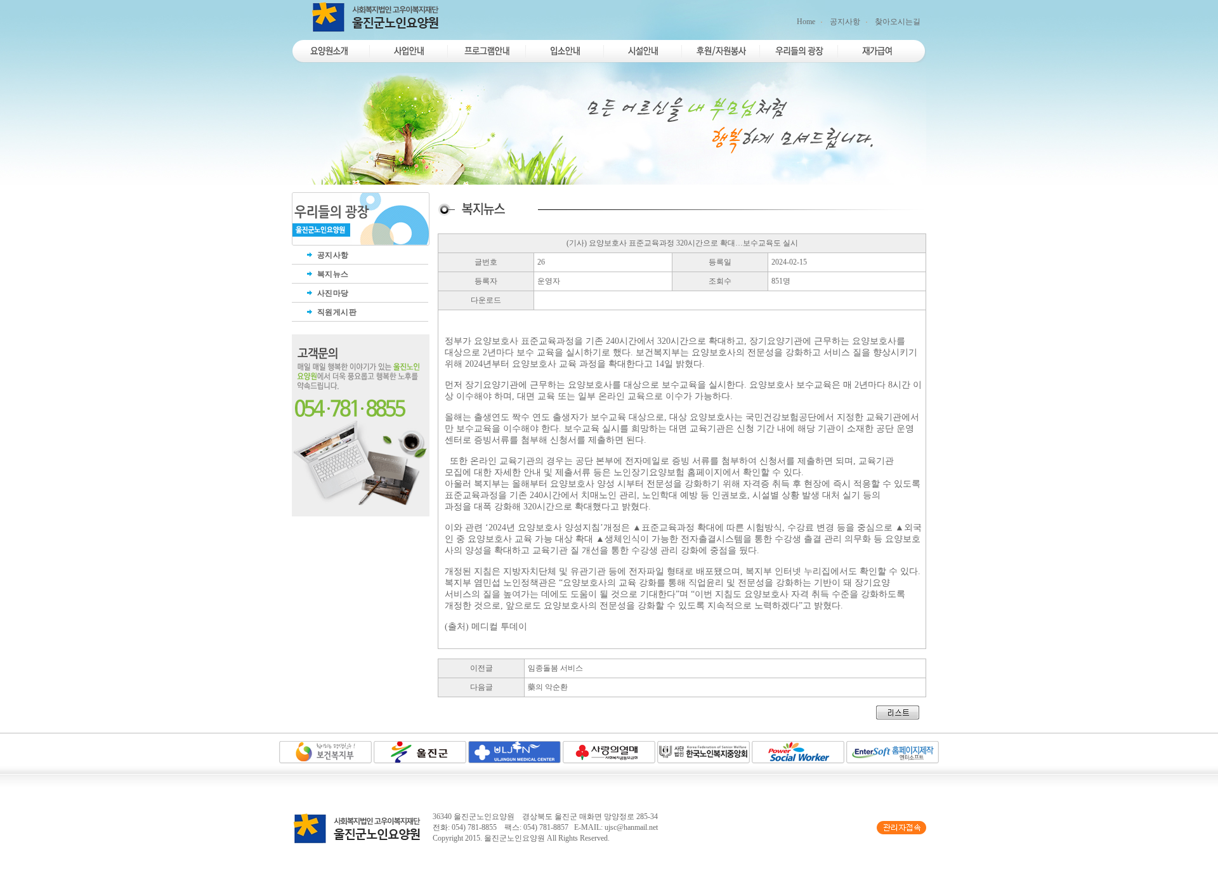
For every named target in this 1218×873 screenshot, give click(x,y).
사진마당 (332, 293)
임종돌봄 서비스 (555, 668)
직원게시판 (336, 312)
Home (806, 21)
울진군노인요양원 (514, 838)
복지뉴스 (332, 274)
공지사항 (845, 21)
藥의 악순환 (548, 687)
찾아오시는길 (897, 21)
